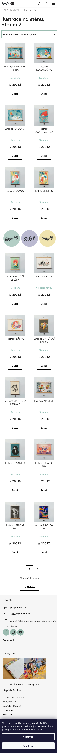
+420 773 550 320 (20, 614)
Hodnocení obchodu (13, 697)
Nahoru (31, 586)
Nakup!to (8, 710)
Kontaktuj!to (9, 701)
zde (40, 729)
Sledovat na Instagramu (26, 684)
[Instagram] (13, 632)
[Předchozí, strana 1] (29, 569)
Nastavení (28, 736)
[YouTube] (20, 632)
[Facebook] (6, 632)
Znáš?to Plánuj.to (12, 705)
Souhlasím (28, 746)
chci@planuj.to (18, 607)
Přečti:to (7, 714)
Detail (15, 93)
